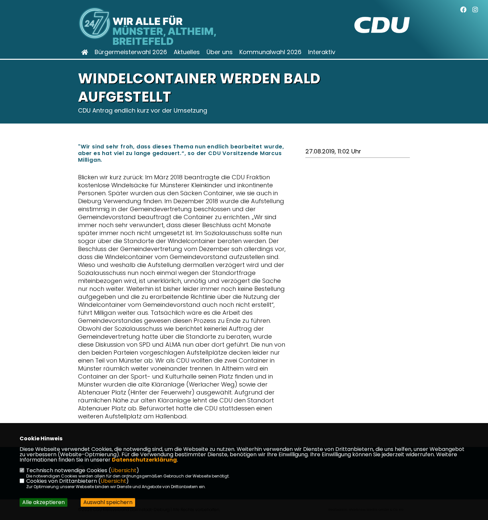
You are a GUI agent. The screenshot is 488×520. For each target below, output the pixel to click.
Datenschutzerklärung (144, 460)
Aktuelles (187, 52)
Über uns (219, 52)
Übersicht (123, 470)
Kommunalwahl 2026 (270, 52)
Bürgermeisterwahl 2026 (131, 52)
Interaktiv (321, 52)
